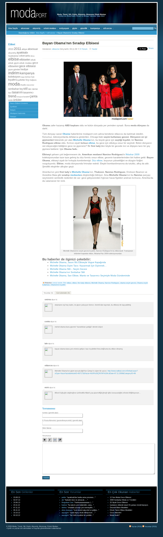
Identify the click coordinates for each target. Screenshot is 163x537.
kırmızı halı (29, 77)
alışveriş (36, 28)
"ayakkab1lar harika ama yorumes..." (81, 497)
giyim (74, 28)
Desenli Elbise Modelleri (119, 507)
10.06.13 (16, 502)
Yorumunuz (46, 436)
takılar (35, 89)
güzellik (83, 28)
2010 (10, 49)
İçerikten (13, 107)
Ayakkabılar (13, 56)
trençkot (20, 97)
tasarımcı (28, 92)
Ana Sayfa (13, 28)
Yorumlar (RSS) (150, 526)
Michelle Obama (82, 140)
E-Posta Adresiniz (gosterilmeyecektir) (62, 420)
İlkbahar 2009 (132, 154)
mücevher (30, 85)
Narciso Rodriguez (112, 283)
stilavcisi (55, 49)
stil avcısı (107, 28)
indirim (13, 73)
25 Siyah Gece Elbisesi (119, 502)
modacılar (75, 175)
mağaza (32, 80)
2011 (17, 49)
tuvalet (26, 97)
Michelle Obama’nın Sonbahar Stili (67, 272)
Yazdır (94, 49)
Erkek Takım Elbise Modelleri (121, 510)
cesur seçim (57, 283)
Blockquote (60, 440)
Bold (44, 440)
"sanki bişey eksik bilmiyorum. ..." (82, 513)
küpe (23, 77)
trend (12, 96)
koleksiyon (14, 76)
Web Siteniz (46, 428)
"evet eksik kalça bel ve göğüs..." (86, 510)
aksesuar (25, 28)
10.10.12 (16, 513)
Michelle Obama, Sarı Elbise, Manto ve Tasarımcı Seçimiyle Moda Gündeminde (90, 275)
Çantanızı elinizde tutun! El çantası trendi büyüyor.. (129, 505)
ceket (22, 55)
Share (151, 48)
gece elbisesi (27, 66)
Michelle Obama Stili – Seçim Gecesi (68, 269)
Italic (49, 440)
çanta (33, 96)
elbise (13, 59)
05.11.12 (16, 510)
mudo (23, 85)
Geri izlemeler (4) (63, 293)
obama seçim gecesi (128, 283)
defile (27, 56)
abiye (24, 49)
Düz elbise (97, 160)
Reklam (13, 117)
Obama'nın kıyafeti (58, 285)
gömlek (16, 70)
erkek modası (50, 28)
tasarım (17, 92)
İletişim (12, 110)
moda (14, 84)
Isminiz (50, 413)
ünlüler (17, 100)
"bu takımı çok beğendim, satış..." (81, 505)
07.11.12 (16, 507)
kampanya (95, 28)
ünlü (10, 100)
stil (25, 88)
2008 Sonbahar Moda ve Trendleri (123, 500)
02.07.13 (16, 500)
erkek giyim (13, 63)
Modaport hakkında (17, 113)
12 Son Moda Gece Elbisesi (120, 497)
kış (27, 80)
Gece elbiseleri (115, 513)
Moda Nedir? (115, 515)
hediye (24, 69)
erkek (33, 60)
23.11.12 (16, 505)
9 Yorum (83, 49)
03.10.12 (16, 515)
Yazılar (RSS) (136, 526)
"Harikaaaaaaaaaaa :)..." (83, 502)
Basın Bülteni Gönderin (19, 103)
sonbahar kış (15, 88)
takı (30, 89)
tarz (9, 93)
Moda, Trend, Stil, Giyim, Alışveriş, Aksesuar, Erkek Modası (81, 14)
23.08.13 (16, 497)
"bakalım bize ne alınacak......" (76, 500)
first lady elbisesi (84, 283)
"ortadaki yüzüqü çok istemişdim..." (81, 507)
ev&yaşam (64, 28)
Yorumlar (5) (48, 293)
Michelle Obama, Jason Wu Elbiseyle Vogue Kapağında (78, 262)
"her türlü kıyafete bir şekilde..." (82, 515)
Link (55, 440)
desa (32, 56)
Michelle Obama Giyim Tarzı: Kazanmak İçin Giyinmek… (78, 266)
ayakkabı (22, 52)
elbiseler (24, 59)
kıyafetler (20, 80)
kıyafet (12, 79)
